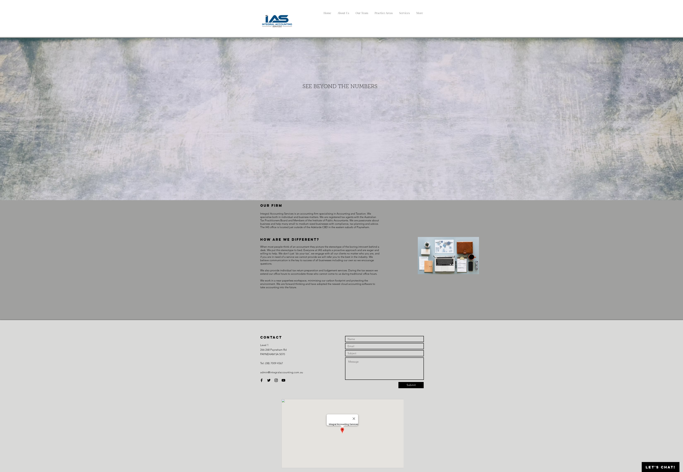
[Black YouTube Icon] (283, 380)
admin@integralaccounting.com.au (281, 372)
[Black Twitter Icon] (269, 380)
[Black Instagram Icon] (276, 380)
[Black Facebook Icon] (261, 380)
